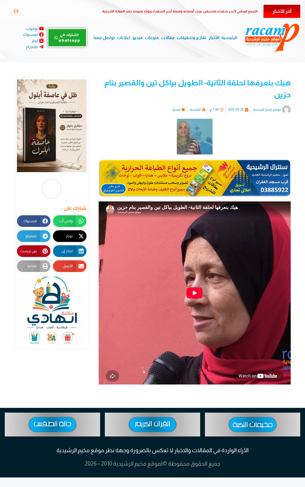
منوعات (152, 37)
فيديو (137, 37)
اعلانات (123, 37)
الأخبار (213, 37)
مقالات (168, 37)
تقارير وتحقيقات (191, 37)
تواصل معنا (104, 37)
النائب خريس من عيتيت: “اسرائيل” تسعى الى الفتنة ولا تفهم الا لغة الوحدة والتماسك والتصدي (189, 11)
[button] (17, 11)
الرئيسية (229, 37)
